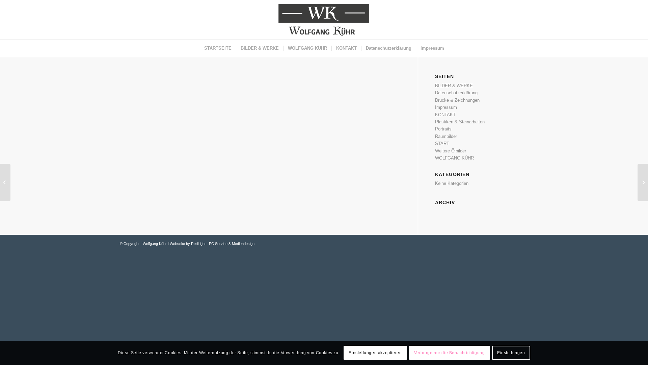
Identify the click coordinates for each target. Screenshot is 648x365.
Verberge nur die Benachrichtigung (449, 353)
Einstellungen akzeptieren (375, 353)
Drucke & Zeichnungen (457, 100)
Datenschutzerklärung (456, 92)
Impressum (446, 107)
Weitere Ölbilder (450, 150)
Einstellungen (511, 353)
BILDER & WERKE (454, 85)
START (442, 143)
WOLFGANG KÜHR (454, 158)
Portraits (443, 128)
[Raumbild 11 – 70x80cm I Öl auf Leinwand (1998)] (643, 182)
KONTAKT (445, 114)
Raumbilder (446, 136)
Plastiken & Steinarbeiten (460, 121)
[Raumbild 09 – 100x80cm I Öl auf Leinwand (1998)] (5, 182)
